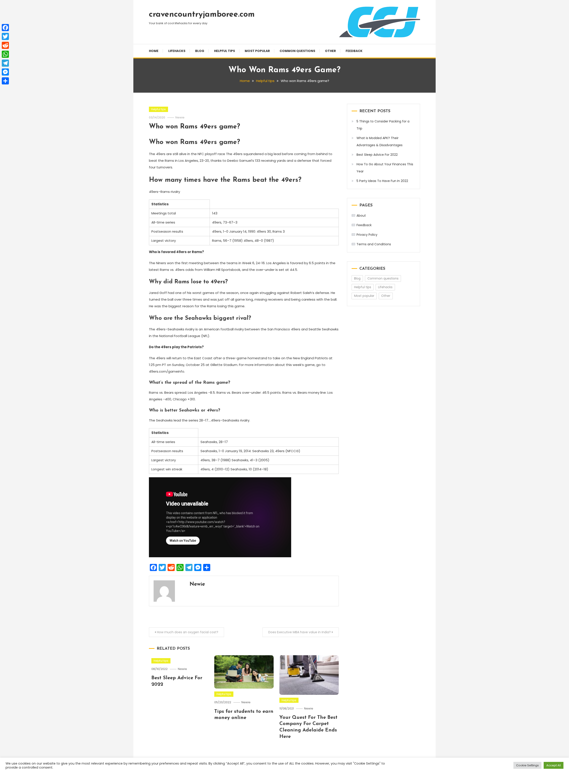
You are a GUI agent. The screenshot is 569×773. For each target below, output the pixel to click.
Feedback (354, 51)
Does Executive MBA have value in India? (299, 632)
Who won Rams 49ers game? (194, 126)
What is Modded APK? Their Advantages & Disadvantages (380, 141)
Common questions (297, 51)
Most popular (257, 51)
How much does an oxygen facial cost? (187, 632)
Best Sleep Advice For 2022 (377, 154)
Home (153, 51)
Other (330, 51)
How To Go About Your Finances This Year (385, 168)
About (361, 215)
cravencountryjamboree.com (202, 15)
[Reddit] (5, 45)
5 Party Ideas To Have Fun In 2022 (382, 181)
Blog (199, 51)
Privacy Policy (367, 234)
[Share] (5, 80)
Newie (179, 117)
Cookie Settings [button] (527, 765)
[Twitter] (5, 36)
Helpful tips (224, 51)
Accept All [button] (553, 765)
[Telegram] (5, 63)
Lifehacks (176, 51)
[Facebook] (5, 27)
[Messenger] (5, 72)
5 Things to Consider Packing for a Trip (383, 125)
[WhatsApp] (5, 54)
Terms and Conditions (374, 244)
